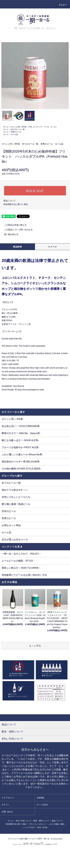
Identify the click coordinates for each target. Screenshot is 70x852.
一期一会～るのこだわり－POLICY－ (21, 553)
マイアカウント (8, 798)
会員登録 (40, 798)
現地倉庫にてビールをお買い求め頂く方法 (24, 575)
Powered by (18, 844)
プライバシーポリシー (37, 824)
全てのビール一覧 (18, 129)
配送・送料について (41, 821)
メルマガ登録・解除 (56, 824)
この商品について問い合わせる (18, 229)
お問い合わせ (7, 812)
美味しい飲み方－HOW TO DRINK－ (21, 567)
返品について (9, 200)
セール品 (14, 134)
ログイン (5, 805)
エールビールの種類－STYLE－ (18, 560)
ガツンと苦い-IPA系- (19, 127)
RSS (39, 827)
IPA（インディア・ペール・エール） (43, 127)
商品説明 (17, 247)
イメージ (52, 247)
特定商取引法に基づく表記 (15, 204)
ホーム (5, 127)
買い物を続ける (11, 234)
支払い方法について (23, 821)
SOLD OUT (35, 190)
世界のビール (16, 132)
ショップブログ (29, 827)
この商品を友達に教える (15, 225)
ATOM (44, 827)
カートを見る (42, 805)
